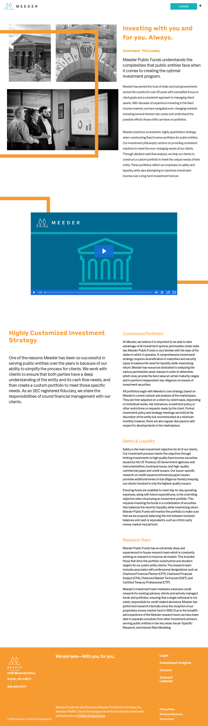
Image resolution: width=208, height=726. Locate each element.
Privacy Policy (167, 709)
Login (184, 6)
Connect (166, 677)
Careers (166, 670)
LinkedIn (166, 681)
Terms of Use (167, 719)
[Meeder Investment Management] (20, 5)
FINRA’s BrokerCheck (91, 715)
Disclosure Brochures (171, 714)
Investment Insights (175, 663)
